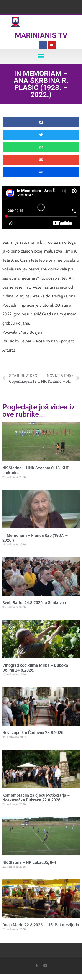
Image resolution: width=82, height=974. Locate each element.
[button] (41, 56)
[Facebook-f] (43, 45)
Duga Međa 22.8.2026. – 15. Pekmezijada (40, 924)
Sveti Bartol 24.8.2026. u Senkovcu (34, 602)
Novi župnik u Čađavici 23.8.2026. (33, 732)
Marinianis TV (41, 35)
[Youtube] (52, 45)
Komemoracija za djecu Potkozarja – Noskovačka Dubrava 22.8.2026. (36, 798)
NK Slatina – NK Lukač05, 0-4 (29, 862)
